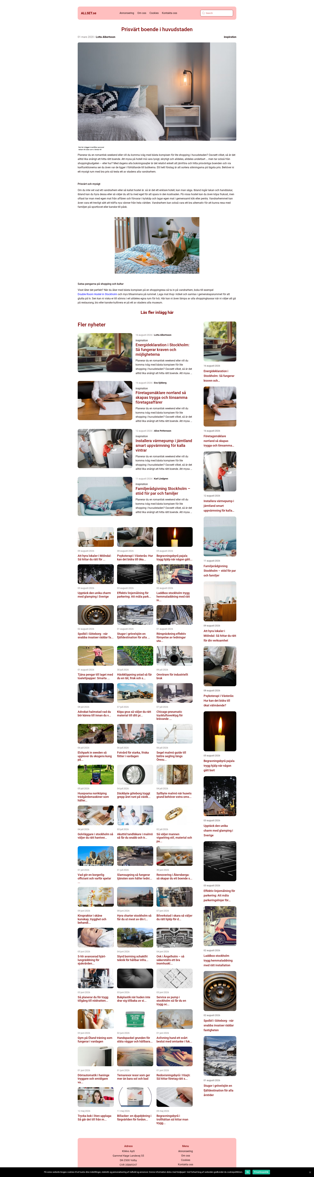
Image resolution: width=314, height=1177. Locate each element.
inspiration (230, 37)
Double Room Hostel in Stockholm (97, 294)
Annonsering (127, 13)
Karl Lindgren (161, 478)
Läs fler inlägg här (157, 312)
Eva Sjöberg (160, 382)
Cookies (154, 13)
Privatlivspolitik (261, 1172)
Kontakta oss (169, 13)
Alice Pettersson (162, 430)
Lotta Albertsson (105, 37)
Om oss (141, 13)
